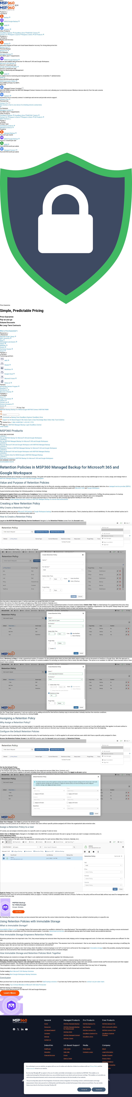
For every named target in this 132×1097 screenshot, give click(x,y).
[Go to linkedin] (22, 1029)
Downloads (6, 417)
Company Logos (88, 1052)
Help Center (67, 1049)
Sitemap (46, 1036)
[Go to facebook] (14, 1029)
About (104, 1049)
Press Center (86, 1049)
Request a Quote (14, 34)
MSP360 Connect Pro (89, 1030)
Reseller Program (107, 1055)
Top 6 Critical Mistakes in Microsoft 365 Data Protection (28, 985)
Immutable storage (96, 948)
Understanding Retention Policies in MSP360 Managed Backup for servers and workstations (39, 499)
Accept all (84, 1089)
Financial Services (49, 1055)
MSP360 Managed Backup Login (19, 425)
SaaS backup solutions (50, 982)
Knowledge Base (41, 420)
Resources (47, 1027)
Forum (66, 1055)
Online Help (51, 420)
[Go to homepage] (7, 5)
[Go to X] (18, 1029)
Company (47, 1033)
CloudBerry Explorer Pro (90, 1033)
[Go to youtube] (26, 1029)
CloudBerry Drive (19, 33)
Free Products (108, 1020)
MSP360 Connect (33, 409)
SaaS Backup (87, 1027)
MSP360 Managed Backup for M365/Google (71, 1028)
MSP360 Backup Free (108, 1024)
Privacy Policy (94, 1066)
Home (46, 1024)
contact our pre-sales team (95, 982)
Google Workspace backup (42, 511)
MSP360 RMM (43, 409)
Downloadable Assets (7, 462)
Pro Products (88, 1020)
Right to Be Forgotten (108, 1065)
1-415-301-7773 (28, 422)
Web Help (67, 1052)
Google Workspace (93, 488)
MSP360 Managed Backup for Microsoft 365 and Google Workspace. (22, 478)
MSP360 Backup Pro (89, 1024)
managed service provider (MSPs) (119, 486)
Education (47, 1052)
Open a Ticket (68, 1058)
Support (5, 420)
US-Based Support (15, 420)
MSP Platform (5, 119)
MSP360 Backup (5, 409)
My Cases (25, 420)
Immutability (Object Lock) (8, 929)
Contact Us (4, 34)
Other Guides (4, 426)
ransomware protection (56, 931)
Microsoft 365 (79, 488)
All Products (38, 34)
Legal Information (107, 1052)
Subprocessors (30, 1068)
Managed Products (72, 1020)
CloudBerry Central (35, 425)
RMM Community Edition (109, 1027)
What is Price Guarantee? (8, 331)
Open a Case (32, 420)
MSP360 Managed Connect (72, 1035)
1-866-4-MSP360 (17, 422)
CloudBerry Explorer (6, 33)
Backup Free (15, 417)
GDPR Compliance (107, 1062)
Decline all (99, 1089)
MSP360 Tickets (32, 33)
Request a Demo (27, 34)
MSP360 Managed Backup (71, 1024)
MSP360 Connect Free (108, 1030)
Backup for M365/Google (19, 409)
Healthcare (47, 1049)
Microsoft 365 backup (25, 511)
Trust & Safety (59, 420)
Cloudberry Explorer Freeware (108, 1034)
